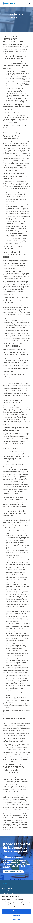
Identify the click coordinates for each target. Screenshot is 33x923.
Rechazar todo (16, 919)
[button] (29, 3)
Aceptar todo (16, 910)
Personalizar (16, 915)
